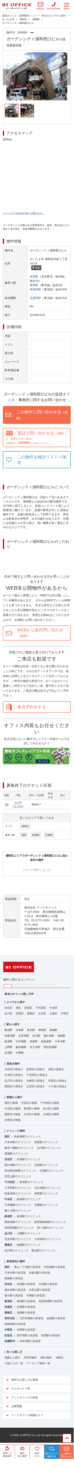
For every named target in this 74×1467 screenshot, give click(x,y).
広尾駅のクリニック (52, 1170)
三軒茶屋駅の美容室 (31, 1318)
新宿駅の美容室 (26, 1301)
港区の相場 (11, 1102)
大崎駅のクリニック (29, 1233)
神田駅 (42, 1029)
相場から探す (14, 1097)
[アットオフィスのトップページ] (16, 6)
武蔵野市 (9, 1341)
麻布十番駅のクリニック (19, 1147)
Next (66, 77)
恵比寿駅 (49, 1035)
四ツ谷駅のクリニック (50, 1227)
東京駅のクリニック (31, 1182)
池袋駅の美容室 (26, 1312)
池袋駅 (61, 1035)
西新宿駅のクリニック (17, 1221)
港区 (18, 1007)
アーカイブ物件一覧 (38, 1363)
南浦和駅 (35, 289)
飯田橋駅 (21, 1047)
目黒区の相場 (12, 1119)
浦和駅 (34, 276)
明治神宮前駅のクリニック (20, 1170)
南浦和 (35, 835)
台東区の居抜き (35, 1080)
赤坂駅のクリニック (46, 1142)
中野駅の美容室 (26, 1329)
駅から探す (13, 1024)
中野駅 (20, 1052)
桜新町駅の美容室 (15, 1323)
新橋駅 (53, 1029)
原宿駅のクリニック (46, 1164)
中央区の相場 (12, 1108)
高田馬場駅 (50, 1047)
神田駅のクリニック (46, 1193)
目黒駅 (8, 1052)
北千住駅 (35, 1047)
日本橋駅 (21, 1041)
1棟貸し (60, 1357)
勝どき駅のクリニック (17, 1210)
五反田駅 (23, 1035)
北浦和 (49, 835)
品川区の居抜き (13, 1080)
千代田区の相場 (49, 1102)
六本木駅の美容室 (15, 1272)
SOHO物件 (30, 1357)
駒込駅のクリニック (44, 1250)
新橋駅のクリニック (16, 1153)
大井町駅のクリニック (47, 1239)
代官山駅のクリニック (17, 1176)
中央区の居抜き (13, 1074)
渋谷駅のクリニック (29, 1159)
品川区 (8, 1013)
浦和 (23, 835)
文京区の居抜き (35, 1086)
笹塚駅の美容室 (35, 1295)
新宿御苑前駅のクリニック (50, 1221)
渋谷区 (8, 1007)
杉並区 (8, 1335)
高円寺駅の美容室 (27, 1335)
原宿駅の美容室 (26, 1284)
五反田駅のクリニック (17, 1239)
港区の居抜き (56, 1069)
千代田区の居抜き (37, 1074)
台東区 (53, 1013)
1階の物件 (46, 1357)
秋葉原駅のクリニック (17, 1193)
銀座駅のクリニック (29, 1199)
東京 (8, 986)
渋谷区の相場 (29, 1102)
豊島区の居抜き (13, 1086)
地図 (37, 267)
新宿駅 (8, 1029)
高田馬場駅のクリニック (19, 1227)
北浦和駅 (35, 298)
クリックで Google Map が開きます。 (24, 213)
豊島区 (31, 1013)
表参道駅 (46, 1041)
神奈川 (16, 986)
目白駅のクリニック (16, 1250)
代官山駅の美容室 (39, 1289)
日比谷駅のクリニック (47, 1187)
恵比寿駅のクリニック (17, 1164)
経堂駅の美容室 (56, 1318)
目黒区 (20, 1013)
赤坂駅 (34, 1041)
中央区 (53, 1007)
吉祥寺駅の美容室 (30, 1341)
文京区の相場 (32, 1114)
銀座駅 (8, 1041)
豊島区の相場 (12, 1114)
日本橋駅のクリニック (17, 1204)
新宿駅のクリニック (29, 1216)
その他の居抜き (57, 1086)
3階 (7, 804)
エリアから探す (16, 1002)
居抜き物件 (13, 1063)
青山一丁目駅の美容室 (27, 1266)
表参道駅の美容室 (39, 1272)
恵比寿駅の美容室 (15, 1289)
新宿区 (28, 1007)
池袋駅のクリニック (29, 1244)
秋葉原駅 (9, 1035)
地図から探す (12, 1357)
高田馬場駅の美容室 (51, 1301)
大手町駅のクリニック (17, 1187)
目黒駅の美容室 (26, 1306)
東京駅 (31, 1029)
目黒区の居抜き (57, 1080)
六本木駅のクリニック (17, 1142)
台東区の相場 (51, 1114)
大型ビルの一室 (13, 1363)
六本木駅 (60, 1041)
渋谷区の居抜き (13, 1069)
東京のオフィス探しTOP (19, 993)
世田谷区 (9, 1318)
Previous (7, 77)
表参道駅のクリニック (27, 1136)
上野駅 (8, 1047)
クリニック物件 (16, 1130)
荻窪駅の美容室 (50, 1335)
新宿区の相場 (32, 1108)
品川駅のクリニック (49, 1147)
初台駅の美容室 (13, 1295)
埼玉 (25, 986)
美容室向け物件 (16, 1261)
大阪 (52, 986)
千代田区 (41, 1007)
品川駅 (36, 1035)
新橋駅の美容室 (13, 1278)
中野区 (65, 1013)
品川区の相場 (51, 1108)
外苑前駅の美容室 (54, 1266)
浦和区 (25, 826)
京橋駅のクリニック (46, 1204)
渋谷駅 (20, 1029)
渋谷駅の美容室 (48, 1284)
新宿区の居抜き (35, 1069)
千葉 (34, 986)
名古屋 (43, 986)
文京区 (42, 1013)
